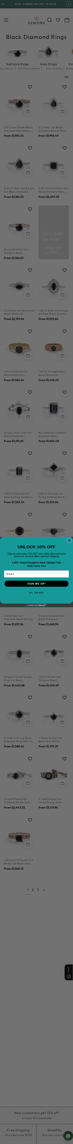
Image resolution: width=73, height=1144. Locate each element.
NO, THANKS (36, 593)
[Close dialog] (69, 540)
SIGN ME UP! (36, 583)
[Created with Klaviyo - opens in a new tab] (36, 605)
